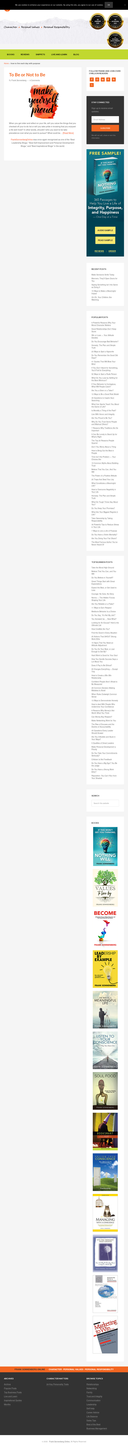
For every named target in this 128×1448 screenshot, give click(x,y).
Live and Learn (10, 1396)
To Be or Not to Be (27, 74)
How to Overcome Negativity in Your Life (104, 490)
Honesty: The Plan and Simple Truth (104, 346)
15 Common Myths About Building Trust (105, 464)
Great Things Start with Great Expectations (103, 582)
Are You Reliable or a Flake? (103, 604)
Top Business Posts (13, 1392)
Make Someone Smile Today (103, 274)
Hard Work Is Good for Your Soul (105, 655)
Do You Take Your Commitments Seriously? (104, 754)
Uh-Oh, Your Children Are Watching (102, 298)
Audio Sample (105, 230)
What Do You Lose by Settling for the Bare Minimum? (105, 379)
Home (6, 63)
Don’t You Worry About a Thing (104, 446)
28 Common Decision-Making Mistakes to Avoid (103, 689)
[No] (125, 5)
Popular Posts (10, 1388)
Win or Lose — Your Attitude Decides (103, 336)
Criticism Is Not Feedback (102, 759)
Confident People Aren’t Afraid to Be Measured (104, 682)
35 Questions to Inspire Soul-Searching (103, 399)
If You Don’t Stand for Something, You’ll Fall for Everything (105, 368)
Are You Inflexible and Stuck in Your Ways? (104, 737)
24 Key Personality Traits (57, 1384)
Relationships (92, 1384)
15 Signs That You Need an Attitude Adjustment (102, 643)
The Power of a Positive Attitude (104, 475)
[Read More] (68, 133)
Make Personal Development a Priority (104, 748)
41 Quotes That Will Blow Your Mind (104, 362)
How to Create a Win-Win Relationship (102, 676)
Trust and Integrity (94, 1396)
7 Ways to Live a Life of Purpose (104, 530)
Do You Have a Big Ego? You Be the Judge (104, 764)
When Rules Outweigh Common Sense (104, 695)
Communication (93, 1400)
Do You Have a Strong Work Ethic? (103, 770)
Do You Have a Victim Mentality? (104, 534)
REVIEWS (99, 251)
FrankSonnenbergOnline (22, 139)
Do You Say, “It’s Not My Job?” (104, 615)
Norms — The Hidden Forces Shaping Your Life (103, 598)
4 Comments (35, 80)
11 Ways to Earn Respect (102, 607)
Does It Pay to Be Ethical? (102, 665)
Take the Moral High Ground (103, 567)
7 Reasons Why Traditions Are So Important (105, 429)
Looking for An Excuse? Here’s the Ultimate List (105, 623)
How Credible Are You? (101, 629)
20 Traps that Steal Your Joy (103, 479)
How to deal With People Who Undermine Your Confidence (103, 705)
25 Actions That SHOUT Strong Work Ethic (104, 637)
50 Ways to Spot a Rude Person (104, 374)
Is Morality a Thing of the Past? (104, 410)
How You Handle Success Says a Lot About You (105, 660)
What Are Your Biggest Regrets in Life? (105, 513)
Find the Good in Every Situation (104, 632)
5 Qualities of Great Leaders (103, 743)
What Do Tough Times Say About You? (105, 503)
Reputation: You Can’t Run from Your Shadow (104, 776)
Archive (7, 1384)
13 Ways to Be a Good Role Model (105, 394)
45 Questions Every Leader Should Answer (102, 731)
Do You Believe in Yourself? (102, 577)
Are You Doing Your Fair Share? (104, 538)
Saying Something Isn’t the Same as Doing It (105, 285)
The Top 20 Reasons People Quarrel (103, 441)
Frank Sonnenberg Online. (59, 1441)
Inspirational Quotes (13, 1400)
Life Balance (92, 1416)
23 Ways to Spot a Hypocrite (103, 351)
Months (7, 1404)
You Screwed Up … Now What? (104, 619)
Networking (91, 1388)
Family (89, 1392)
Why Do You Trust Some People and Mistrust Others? (104, 422)
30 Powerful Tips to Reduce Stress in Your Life (105, 525)
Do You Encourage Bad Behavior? (105, 341)
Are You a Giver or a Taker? (103, 390)
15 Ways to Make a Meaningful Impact (104, 292)
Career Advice (92, 1412)
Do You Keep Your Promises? (103, 508)
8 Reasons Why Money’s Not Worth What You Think (103, 711)
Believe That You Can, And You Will (104, 470)
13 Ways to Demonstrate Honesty (105, 700)
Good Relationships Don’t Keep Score (104, 330)
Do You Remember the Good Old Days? (105, 356)
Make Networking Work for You (104, 720)
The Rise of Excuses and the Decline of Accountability (103, 725)
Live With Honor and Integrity (103, 414)
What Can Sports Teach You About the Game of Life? (105, 405)
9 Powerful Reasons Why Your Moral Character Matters (104, 323)
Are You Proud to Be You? (102, 418)
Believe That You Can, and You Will (104, 572)
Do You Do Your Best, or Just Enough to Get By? (103, 650)
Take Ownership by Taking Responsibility (102, 519)
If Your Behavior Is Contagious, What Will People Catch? (104, 385)
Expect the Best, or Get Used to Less (104, 588)
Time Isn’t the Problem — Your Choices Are (104, 458)
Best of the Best (93, 1424)
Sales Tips (91, 1420)
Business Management (96, 1428)
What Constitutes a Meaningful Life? (104, 484)
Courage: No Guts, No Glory (103, 594)
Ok (109, 5)
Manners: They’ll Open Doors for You (104, 279)
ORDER (112, 251)
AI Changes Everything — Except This (105, 670)
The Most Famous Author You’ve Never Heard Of (105, 543)
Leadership (91, 1404)
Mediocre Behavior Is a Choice (104, 611)
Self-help (90, 1408)
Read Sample (105, 240)
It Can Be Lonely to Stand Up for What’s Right (104, 435)
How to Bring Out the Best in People (103, 451)
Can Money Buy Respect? (102, 716)
